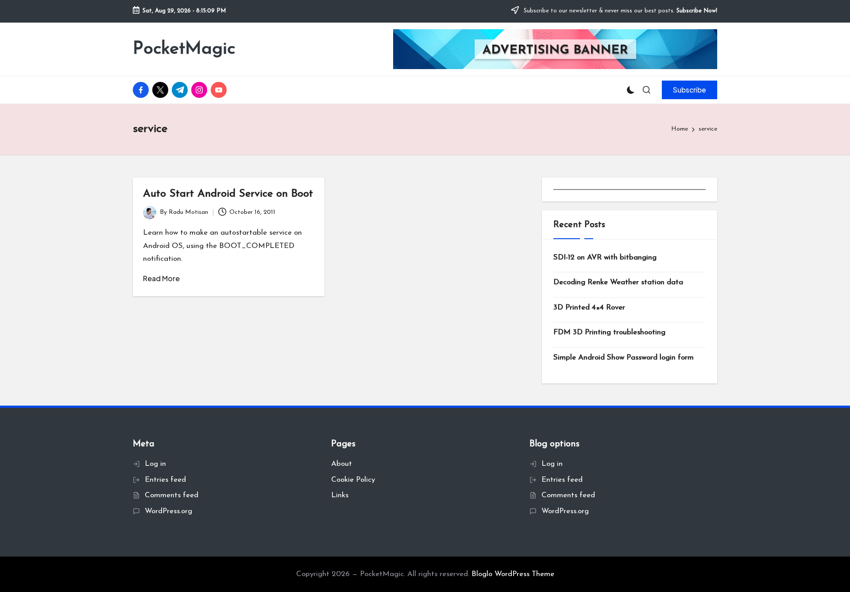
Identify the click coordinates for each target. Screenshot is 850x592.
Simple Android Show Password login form (623, 357)
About (341, 464)
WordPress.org (168, 511)
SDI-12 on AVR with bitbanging (605, 257)
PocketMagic (184, 49)
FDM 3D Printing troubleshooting (609, 332)
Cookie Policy (353, 480)
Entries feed (165, 480)
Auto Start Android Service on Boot (228, 194)
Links (339, 495)
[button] (689, 90)
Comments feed (171, 495)
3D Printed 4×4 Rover (589, 307)
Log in (155, 464)
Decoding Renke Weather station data (618, 282)
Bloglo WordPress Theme (512, 574)
